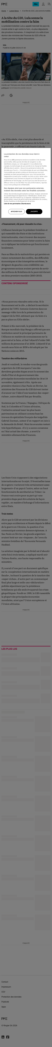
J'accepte (34, 211)
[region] (26, 183)
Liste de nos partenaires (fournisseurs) (17, 204)
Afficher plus (16, 211)
